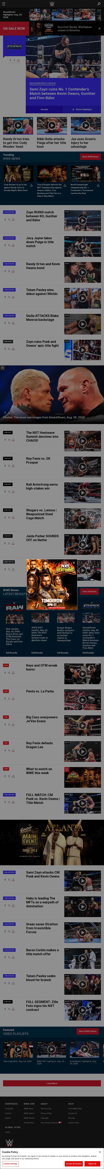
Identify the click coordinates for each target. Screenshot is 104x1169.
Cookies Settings (10, 1164)
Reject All (92, 1164)
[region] (52, 1158)
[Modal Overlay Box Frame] (52, 584)
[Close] (100, 1152)
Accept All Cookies (73, 1164)
